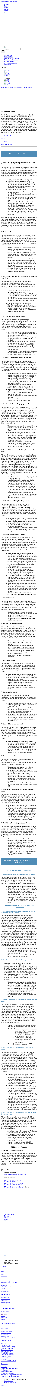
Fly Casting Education (11, 60)
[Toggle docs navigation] (3, 51)
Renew (2, 1271)
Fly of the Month (6, 1351)
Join (1, 1269)
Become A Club (4, 1276)
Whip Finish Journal (7, 1353)
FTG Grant (4, 1359)
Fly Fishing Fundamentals (6, 1286)
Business (2, 1274)
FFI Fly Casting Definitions (6, 1333)
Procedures (4, 141)
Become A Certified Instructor (6, 1331)
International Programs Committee (11, 1375)
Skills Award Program (7, 1354)
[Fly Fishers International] (9, 1)
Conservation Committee (6, 1303)
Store (6, 7)
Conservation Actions (5, 1299)
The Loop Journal (4, 1334)
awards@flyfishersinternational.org (15, 1174)
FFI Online (3, 1288)
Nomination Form (6, 144)
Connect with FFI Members (9, 1368)
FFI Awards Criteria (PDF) (12, 1181)
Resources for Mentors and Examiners (8, 1337)
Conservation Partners (5, 1302)
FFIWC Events (4, 1314)
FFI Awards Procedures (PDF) (13, 1184)
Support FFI (8, 55)
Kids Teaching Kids (4, 1291)
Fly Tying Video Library (8, 1346)
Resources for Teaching (5, 1336)
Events (6, 6)
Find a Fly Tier (5, 1345)
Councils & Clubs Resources (10, 1376)
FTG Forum (4, 1358)
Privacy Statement (10, 1382)
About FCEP (3, 1329)
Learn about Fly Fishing (9, 1282)
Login (6, 10)
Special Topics (4, 1289)
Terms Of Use (8, 1381)
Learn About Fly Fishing (11, 58)
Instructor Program (6, 1356)
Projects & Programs (5, 1297)
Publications (4, 1370)
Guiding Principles (4, 1300)
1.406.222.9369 (9, 1214)
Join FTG (4, 1343)
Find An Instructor (4, 1326)
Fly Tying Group (9, 61)
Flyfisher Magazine (7, 1371)
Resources (7, 64)
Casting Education (4, 1328)
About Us (4, 1367)
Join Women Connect (5, 1311)
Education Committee (7, 1373)
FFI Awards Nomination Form (13, 1187)
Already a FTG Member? (8, 1361)
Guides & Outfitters (4, 1272)
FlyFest (6, 4)
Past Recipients (6, 135)
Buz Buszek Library (7, 1350)
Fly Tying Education (7, 1348)
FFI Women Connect (10, 63)
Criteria (3, 138)
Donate (6, 9)
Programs (3, 1320)
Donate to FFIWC (4, 1312)
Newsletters (3, 1316)
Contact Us (7, 1217)
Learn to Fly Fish (4, 1285)
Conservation (8, 57)
